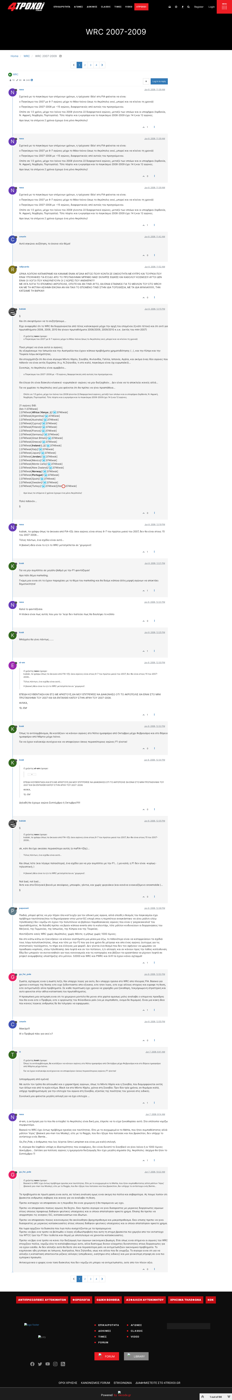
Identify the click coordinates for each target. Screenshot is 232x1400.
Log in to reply (159, 81)
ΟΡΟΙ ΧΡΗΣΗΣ (68, 1383)
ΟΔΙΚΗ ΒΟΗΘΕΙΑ (108, 1299)
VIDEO (135, 1336)
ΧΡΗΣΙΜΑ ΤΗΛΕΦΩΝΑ (185, 1299)
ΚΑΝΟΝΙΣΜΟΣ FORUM (95, 1383)
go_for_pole (25, 974)
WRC (15, 74)
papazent (24, 908)
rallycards (24, 266)
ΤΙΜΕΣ (102, 1336)
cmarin (22, 236)
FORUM (103, 1342)
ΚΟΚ (211, 1299)
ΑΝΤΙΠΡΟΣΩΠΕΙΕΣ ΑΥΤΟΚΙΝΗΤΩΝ (42, 1299)
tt (20, 1052)
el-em (22, 662)
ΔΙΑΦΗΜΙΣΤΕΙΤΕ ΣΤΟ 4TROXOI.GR (158, 1383)
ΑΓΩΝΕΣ (136, 1325)
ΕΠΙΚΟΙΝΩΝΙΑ (123, 1383)
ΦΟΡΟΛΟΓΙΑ (81, 1299)
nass (21, 89)
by (109, 1395)
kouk (21, 563)
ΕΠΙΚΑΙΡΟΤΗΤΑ (108, 1325)
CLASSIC (137, 1331)
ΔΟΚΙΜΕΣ (104, 1331)
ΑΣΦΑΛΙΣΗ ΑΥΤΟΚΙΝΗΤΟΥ (145, 1299)
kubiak (22, 309)
